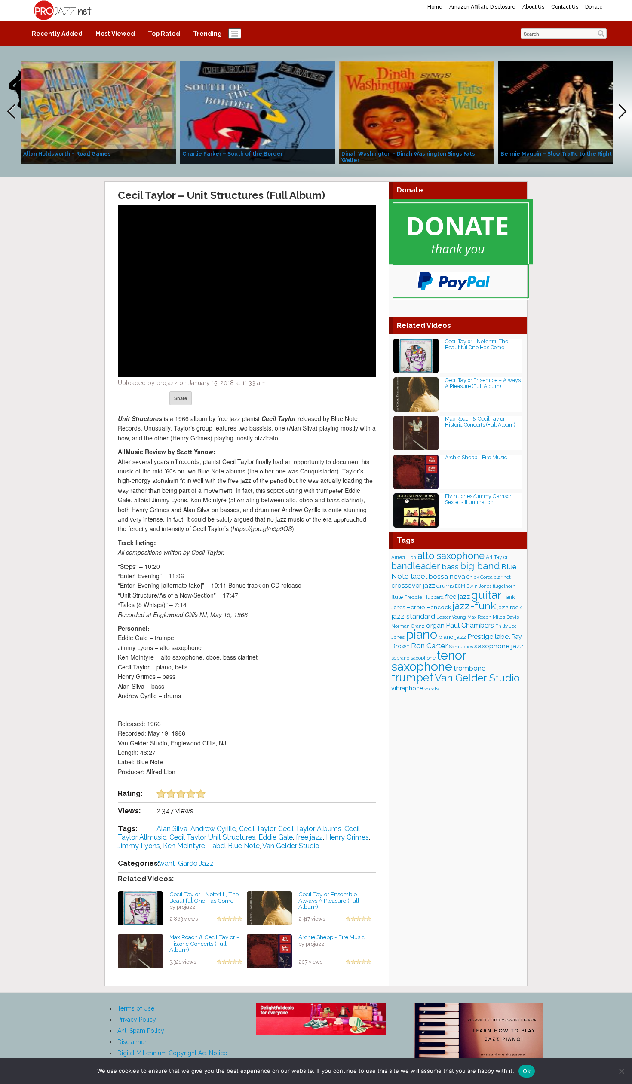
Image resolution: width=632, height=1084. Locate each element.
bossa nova (447, 576)
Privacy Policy (136, 1019)
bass (450, 566)
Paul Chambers (470, 625)
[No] (621, 1071)
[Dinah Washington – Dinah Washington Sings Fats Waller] (416, 111)
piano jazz (452, 636)
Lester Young (451, 617)
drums (445, 586)
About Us (533, 7)
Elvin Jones (478, 586)
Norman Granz (408, 626)
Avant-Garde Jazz (185, 863)
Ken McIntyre (184, 846)
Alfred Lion (403, 557)
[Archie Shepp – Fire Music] (269, 950)
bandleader (415, 566)
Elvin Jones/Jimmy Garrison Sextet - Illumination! (479, 499)
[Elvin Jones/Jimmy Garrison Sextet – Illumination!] (416, 510)
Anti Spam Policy (140, 1030)
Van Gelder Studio (290, 846)
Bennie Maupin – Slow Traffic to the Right (556, 154)
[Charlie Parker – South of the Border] (257, 111)
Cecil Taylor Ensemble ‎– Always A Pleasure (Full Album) (330, 900)
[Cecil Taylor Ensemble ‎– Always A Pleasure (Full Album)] (269, 907)
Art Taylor (497, 557)
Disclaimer (132, 1041)
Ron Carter (429, 645)
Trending (207, 33)
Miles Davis (506, 617)
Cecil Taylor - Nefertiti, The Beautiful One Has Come (204, 897)
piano (421, 634)
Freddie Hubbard (424, 597)
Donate (594, 7)
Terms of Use (135, 1008)
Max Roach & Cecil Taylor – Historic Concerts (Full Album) (204, 943)
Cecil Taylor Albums (309, 828)
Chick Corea (479, 577)
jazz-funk (474, 605)
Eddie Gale (275, 837)
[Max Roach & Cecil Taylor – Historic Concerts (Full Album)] (140, 950)
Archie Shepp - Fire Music (331, 937)
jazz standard (413, 616)
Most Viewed (115, 33)
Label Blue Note (234, 846)
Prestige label (489, 636)
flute (397, 597)
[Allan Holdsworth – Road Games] (98, 111)
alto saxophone (451, 555)
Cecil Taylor (257, 828)
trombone (469, 668)
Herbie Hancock (428, 607)
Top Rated (164, 33)
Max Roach (479, 617)
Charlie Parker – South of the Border (232, 154)
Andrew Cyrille (213, 828)
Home (434, 7)
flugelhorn (504, 586)
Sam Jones (461, 646)
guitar (486, 595)
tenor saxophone (428, 661)
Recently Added (57, 33)
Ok (527, 1071)
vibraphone (407, 688)
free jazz (309, 837)
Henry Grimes (347, 837)
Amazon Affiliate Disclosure (482, 7)
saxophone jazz (498, 646)
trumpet (412, 677)
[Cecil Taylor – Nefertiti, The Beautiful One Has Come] (140, 907)
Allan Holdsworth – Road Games (67, 154)
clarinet (502, 577)
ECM (460, 586)
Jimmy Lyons (139, 846)
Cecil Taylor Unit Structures (212, 837)
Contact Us (564, 7)
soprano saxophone (413, 658)
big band (480, 565)
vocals (431, 689)
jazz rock (509, 607)
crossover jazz (413, 585)
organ (435, 625)
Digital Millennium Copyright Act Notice (172, 1053)
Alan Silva (171, 828)
